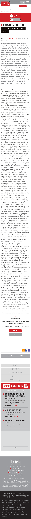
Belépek (15, 334)
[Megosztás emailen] (23, 350)
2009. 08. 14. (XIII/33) (22, 38)
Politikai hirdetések (16, 474)
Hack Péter (8, 405)
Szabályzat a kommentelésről (16, 470)
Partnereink (13, 472)
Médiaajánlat (20, 467)
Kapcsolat (10, 467)
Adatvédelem (15, 468)
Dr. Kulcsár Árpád (10, 427)
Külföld (16, 416)
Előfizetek (15, 330)
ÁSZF (20, 472)
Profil (23, 2)
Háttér (11, 38)
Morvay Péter (8, 416)
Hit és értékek (20, 427)
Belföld (15, 405)
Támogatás (22, 6)
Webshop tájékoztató (16, 476)
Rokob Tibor (4, 38)
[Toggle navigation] (28, 2)
